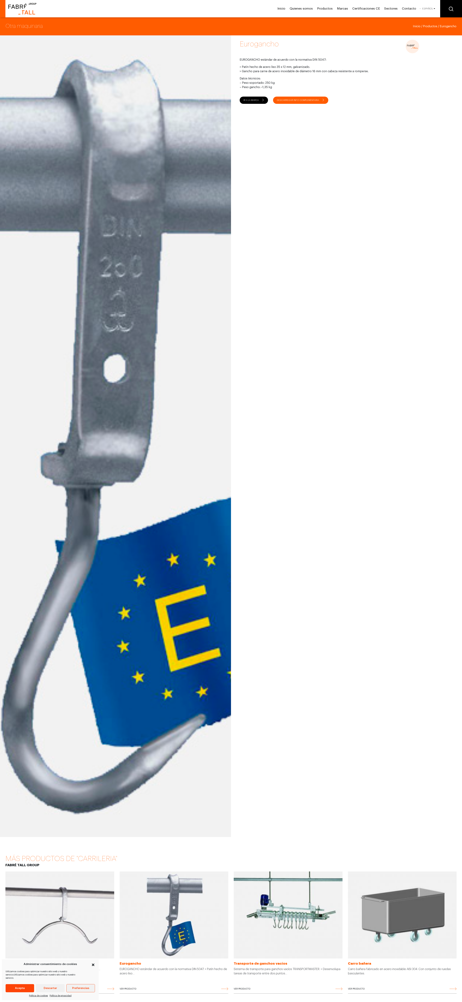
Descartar (50, 988)
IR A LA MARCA (251, 100)
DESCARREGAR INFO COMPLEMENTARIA (298, 100)
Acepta (20, 988)
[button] (93, 964)
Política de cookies (38, 996)
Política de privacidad (60, 996)
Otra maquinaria (24, 26)
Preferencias (80, 988)
